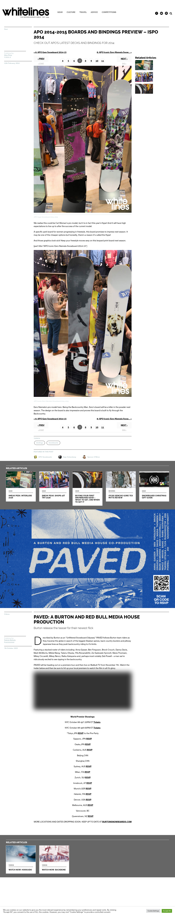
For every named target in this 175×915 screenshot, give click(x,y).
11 (102, 61)
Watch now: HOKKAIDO (21, 859)
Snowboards (53, 443)
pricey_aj (8, 57)
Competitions (109, 12)
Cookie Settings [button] (153, 911)
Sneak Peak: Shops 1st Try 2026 (153, 77)
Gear (60, 12)
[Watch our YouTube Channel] (161, 13)
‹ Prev (41, 59)
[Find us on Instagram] (166, 13)
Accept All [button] (167, 911)
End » (124, 63)
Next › (124, 59)
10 (97, 61)
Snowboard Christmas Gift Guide (154, 486)
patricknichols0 (9, 642)
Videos (7, 614)
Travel (83, 12)
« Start (41, 63)
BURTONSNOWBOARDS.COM (117, 822)
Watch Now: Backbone (54, 859)
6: (50, 52)
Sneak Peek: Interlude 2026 (153, 65)
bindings (39, 443)
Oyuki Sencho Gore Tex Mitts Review (121, 486)
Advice (94, 12)
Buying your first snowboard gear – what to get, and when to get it (153, 89)
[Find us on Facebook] (156, 13)
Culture (71, 12)
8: (114, 52)
